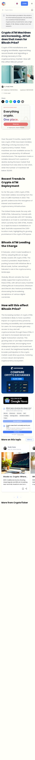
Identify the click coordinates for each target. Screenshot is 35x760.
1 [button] (17, 497)
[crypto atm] (17, 74)
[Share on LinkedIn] (18, 101)
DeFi (24, 413)
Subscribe (17, 432)
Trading (6, 415)
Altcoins (19, 413)
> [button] (20, 497)
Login (24, 3)
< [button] (14, 497)
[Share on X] (2, 101)
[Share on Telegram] (6, 101)
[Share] (26, 488)
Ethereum (12, 413)
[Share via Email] (22, 101)
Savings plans (14, 415)
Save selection (17, 421)
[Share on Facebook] (14, 101)
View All (29, 440)
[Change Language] (17, 3)
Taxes (5, 418)
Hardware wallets (24, 415)
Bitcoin (6, 413)
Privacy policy (20, 434)
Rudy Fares (12, 447)
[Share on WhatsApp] (10, 101)
